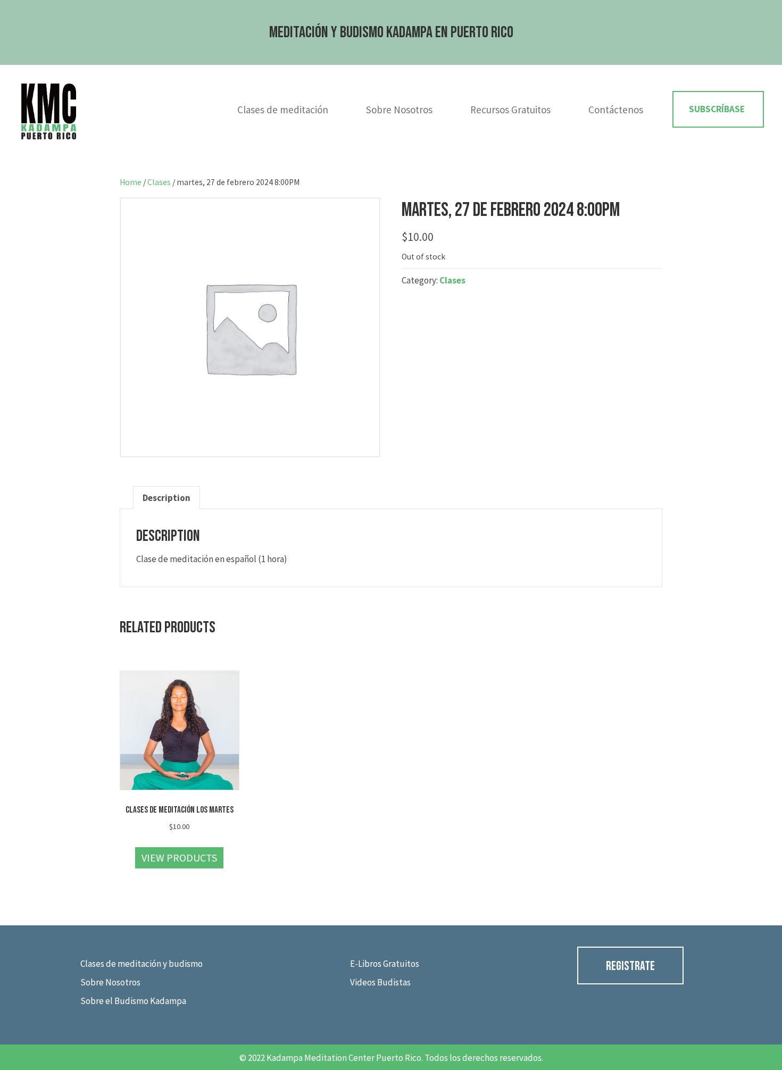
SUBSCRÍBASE (717, 109)
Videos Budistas (380, 982)
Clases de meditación (282, 109)
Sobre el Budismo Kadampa (133, 1001)
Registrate (630, 966)
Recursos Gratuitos (510, 109)
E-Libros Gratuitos (384, 963)
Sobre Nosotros (399, 109)
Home (131, 182)
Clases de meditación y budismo (141, 963)
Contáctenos (615, 109)
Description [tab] (166, 498)
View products (179, 857)
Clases (159, 182)
